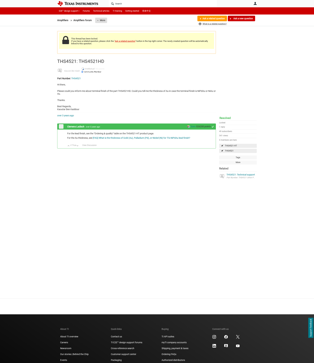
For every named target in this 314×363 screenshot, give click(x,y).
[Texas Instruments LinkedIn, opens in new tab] (214, 347)
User (255, 3)
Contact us (116, 336)
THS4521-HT (231, 145)
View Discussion (89, 145)
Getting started (132, 11)
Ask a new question (243, 18)
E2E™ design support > (69, 11)
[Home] (80, 3)
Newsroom (65, 348)
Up (68, 146)
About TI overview (69, 336)
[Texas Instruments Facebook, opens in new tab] (226, 338)
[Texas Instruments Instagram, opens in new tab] (214, 338)
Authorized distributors (173, 360)
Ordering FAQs (169, 354)
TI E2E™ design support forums (126, 342)
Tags (238, 157)
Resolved (225, 118)
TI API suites (168, 336)
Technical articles (101, 11)
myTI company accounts (174, 342)
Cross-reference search (122, 348)
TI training (117, 11)
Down (77, 146)
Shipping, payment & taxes (175, 348)
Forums (86, 11)
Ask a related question (213, 18)
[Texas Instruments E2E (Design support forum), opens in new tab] (226, 347)
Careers (64, 342)
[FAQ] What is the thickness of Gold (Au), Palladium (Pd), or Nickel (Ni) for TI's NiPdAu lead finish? (141, 138)
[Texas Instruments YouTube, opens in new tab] (238, 347)
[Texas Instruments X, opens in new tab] (238, 338)
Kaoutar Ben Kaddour (73, 71)
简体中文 (146, 11)
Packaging (116, 360)
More (102, 20)
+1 (213, 126)
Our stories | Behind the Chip (74, 354)
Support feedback (310, 328)
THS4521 (229, 150)
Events (63, 360)
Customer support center (123, 354)
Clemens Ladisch (76, 126)
